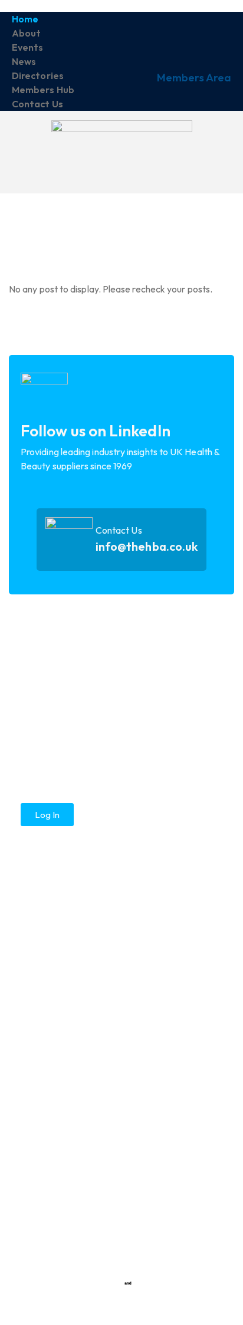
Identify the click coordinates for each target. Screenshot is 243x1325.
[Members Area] (216, 42)
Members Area (194, 77)
